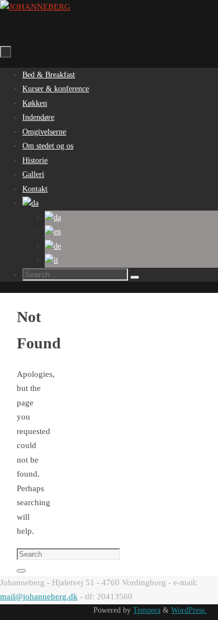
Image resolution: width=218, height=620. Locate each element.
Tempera (146, 610)
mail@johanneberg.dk (39, 596)
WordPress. (189, 610)
